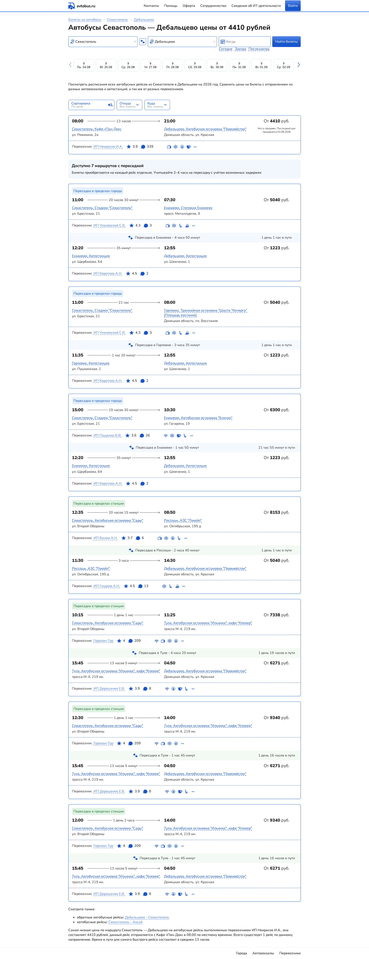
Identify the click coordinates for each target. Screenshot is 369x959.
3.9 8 (143, 688)
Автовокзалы (263, 953)
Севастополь (117, 19)
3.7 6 (135, 538)
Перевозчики (290, 953)
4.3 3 (143, 225)
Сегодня (225, 49)
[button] (70, 65)
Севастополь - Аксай (125, 922)
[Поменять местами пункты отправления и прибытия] (142, 41)
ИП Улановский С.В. (110, 225)
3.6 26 (140, 435)
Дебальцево (144, 19)
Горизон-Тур (103, 640)
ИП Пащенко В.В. (108, 435)
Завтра (240, 49)
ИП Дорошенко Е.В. (109, 688)
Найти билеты (286, 41)
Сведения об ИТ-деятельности (256, 5)
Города (241, 953)
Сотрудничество (213, 5)
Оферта (189, 5)
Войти (293, 5)
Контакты (151, 5)
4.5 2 (140, 273)
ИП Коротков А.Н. (108, 273)
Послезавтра (259, 49)
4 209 (132, 640)
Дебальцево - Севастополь (147, 917)
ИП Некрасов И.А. (108, 146)
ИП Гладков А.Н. (107, 586)
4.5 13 (139, 586)
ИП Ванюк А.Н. (106, 538)
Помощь (170, 5)
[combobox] (103, 41)
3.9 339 (143, 146)
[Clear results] (135, 42)
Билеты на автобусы (84, 19)
